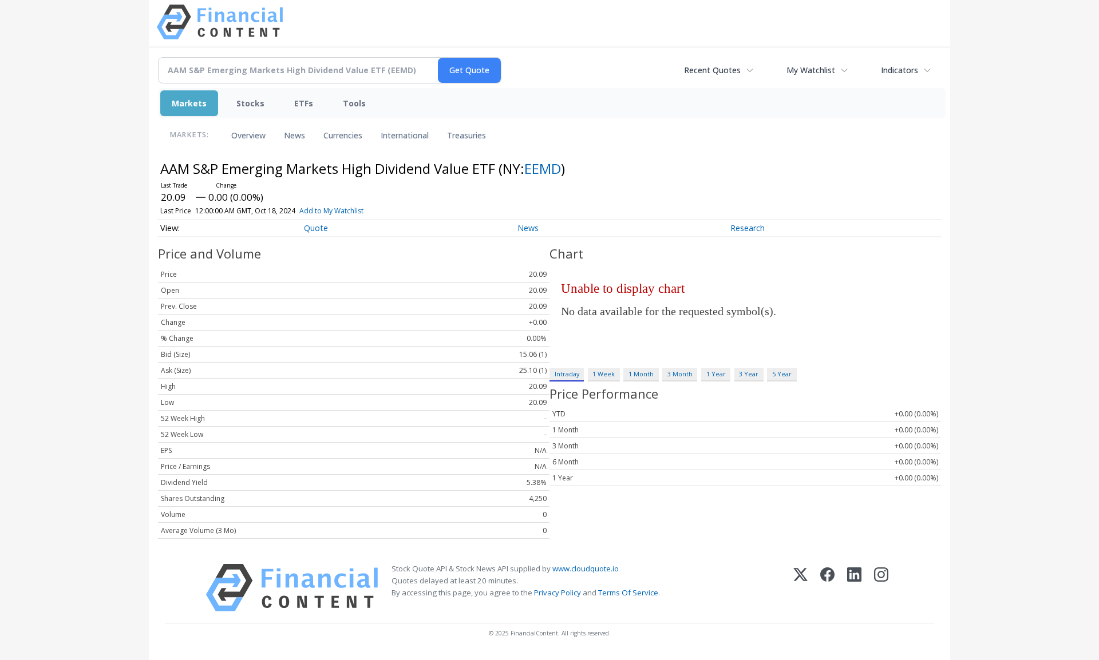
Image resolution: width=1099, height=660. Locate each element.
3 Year (748, 373)
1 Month (641, 373)
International (405, 135)
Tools (354, 103)
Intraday (567, 373)
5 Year (782, 373)
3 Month (680, 373)
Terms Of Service (628, 592)
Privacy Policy (557, 592)
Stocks (250, 103)
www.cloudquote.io (585, 568)
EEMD (542, 168)
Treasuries (466, 135)
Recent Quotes (712, 70)
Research (747, 227)
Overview (248, 135)
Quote (316, 227)
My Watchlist (810, 70)
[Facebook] (827, 588)
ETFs (303, 103)
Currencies (342, 135)
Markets (189, 103)
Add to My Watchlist (331, 211)
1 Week (603, 373)
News (294, 135)
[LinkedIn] (854, 588)
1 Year (716, 373)
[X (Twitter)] (800, 588)
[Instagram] (881, 588)
